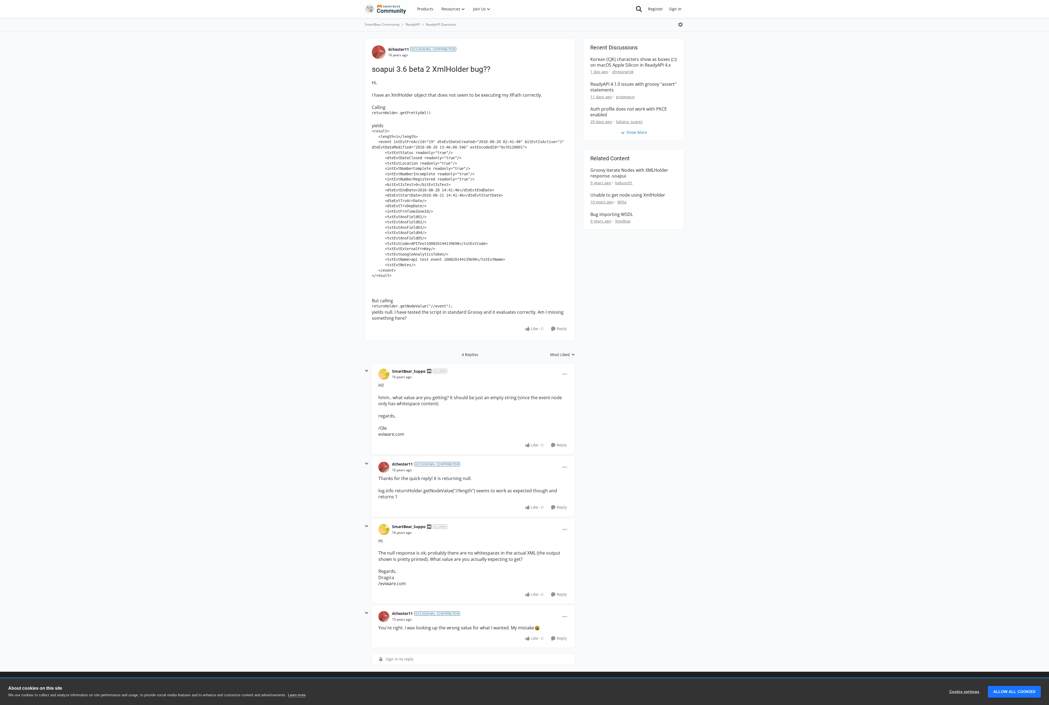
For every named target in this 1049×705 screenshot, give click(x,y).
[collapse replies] (366, 371)
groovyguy (625, 96)
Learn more (297, 695)
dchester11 (398, 49)
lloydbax (622, 221)
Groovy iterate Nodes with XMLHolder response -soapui (629, 173)
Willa (621, 202)
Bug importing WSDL (611, 214)
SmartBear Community (382, 24)
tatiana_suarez (629, 121)
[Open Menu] (680, 24)
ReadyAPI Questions (441, 24)
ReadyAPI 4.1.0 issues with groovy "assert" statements (633, 87)
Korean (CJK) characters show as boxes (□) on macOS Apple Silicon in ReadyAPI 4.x (633, 62)
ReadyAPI (413, 24)
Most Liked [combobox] (562, 354)
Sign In (675, 8)
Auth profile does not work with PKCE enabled (628, 112)
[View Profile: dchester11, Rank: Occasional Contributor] (378, 52)
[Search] (639, 9)
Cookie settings (964, 692)
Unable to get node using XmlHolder (627, 195)
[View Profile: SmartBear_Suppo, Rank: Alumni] (383, 374)
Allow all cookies (1014, 692)
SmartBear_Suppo (409, 371)
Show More (636, 132)
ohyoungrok (622, 71)
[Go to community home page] (385, 9)
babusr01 (624, 182)
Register (655, 8)
